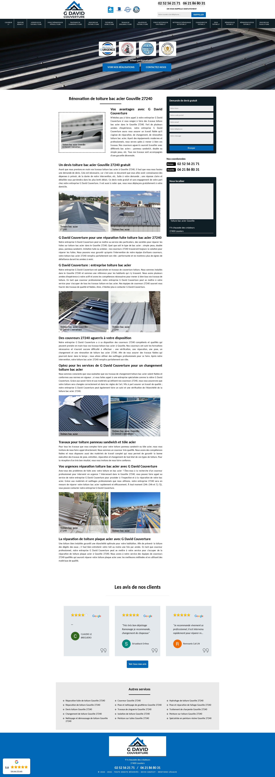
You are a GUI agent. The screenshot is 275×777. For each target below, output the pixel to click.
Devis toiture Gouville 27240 (79, 709)
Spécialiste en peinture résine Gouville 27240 (190, 718)
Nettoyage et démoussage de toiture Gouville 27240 (87, 720)
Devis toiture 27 (216, 23)
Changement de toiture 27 (201, 23)
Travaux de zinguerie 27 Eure (125, 23)
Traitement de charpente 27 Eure (75, 23)
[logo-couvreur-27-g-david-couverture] (74, 9)
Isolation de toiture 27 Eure (142, 23)
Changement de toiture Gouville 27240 (84, 714)
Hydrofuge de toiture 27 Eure (36, 23)
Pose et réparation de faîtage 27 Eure (55, 23)
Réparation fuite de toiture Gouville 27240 (85, 701)
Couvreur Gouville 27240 (129, 701)
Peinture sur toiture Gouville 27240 (185, 714)
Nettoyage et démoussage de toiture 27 (182, 23)
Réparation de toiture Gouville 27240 (83, 705)
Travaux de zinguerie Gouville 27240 (134, 709)
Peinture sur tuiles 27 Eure (264, 23)
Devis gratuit (148, 772)
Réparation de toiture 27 (230, 23)
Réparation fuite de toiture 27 (247, 23)
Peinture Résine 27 (20, 23)
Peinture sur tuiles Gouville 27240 (133, 718)
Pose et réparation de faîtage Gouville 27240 (190, 705)
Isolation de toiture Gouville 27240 (134, 714)
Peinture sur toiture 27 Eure (93, 23)
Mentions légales (167, 772)
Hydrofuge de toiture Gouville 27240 (186, 701)
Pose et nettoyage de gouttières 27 (160, 23)
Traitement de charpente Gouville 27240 (188, 709)
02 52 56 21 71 (169, 3)
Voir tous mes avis (137, 664)
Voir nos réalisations (121, 67)
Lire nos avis (16, 771)
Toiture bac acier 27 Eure (109, 23)
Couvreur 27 (8, 23)
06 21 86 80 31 (194, 3)
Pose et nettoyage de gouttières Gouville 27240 (140, 705)
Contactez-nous (156, 67)
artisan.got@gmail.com (141, 60)
